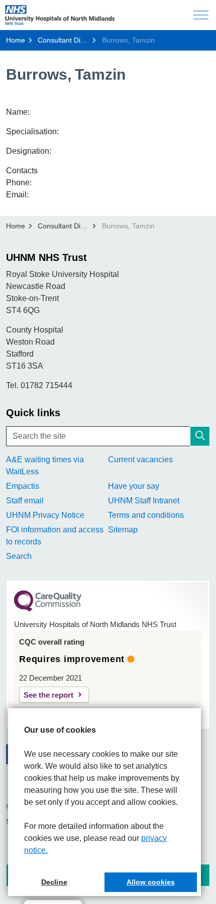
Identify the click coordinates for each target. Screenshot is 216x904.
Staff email (25, 500)
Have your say (133, 486)
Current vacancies (140, 459)
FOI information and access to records (54, 535)
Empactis (22, 486)
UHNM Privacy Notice (45, 515)
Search (19, 556)
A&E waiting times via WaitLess (45, 465)
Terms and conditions (146, 515)
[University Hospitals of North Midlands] (60, 15)
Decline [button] (54, 882)
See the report (48, 695)
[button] (200, 436)
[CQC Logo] (47, 609)
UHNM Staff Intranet (143, 500)
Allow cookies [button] (151, 882)
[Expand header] (201, 15)
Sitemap (123, 529)
